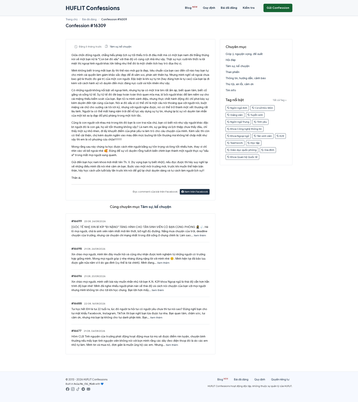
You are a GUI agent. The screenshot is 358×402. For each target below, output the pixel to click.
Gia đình (269, 150)
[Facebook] (68, 389)
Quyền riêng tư (280, 379)
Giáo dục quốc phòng (243, 150)
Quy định (209, 7)
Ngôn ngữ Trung (239, 121)
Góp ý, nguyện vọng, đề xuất (244, 54)
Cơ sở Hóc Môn (264, 107)
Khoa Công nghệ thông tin (246, 129)
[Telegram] (83, 389)
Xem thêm (200, 235)
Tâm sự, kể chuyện (120, 46)
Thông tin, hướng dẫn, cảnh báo (246, 78)
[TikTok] (78, 389)
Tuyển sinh (256, 115)
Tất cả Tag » (280, 100)
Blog (191, 7)
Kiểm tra (249, 7)
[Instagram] (73, 389)
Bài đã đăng (229, 7)
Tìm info (231, 90)
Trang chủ (72, 19)
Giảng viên (236, 115)
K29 (281, 136)
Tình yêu (262, 121)
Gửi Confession (278, 7)
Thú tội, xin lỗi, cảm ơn (240, 84)
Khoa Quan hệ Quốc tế (243, 157)
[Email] (89, 389)
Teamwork (236, 142)
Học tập (255, 142)
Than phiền (232, 72)
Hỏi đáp (231, 60)
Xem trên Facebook (196, 191)
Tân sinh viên (264, 136)
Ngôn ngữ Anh (238, 107)
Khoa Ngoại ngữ (239, 136)
